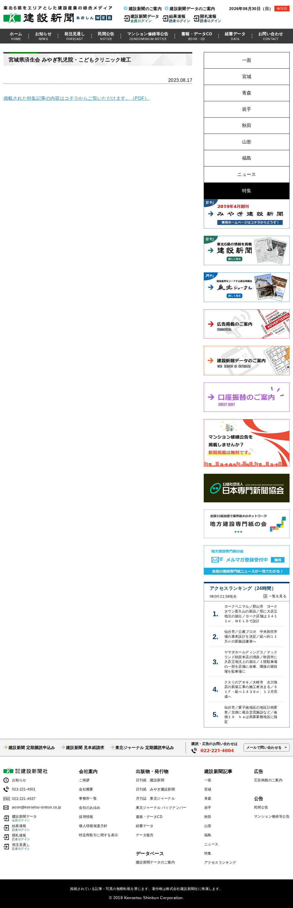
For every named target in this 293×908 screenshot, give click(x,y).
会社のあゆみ (89, 808)
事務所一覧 (88, 798)
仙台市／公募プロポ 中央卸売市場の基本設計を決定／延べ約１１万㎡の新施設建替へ (251, 636)
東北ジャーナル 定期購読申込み (144, 748)
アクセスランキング (220, 863)
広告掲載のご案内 (268, 780)
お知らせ (43, 36)
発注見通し (74, 36)
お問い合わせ (270, 36)
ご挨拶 (84, 780)
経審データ (235, 36)
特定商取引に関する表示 (98, 835)
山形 (247, 141)
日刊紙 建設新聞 (150, 780)
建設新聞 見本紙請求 (85, 748)
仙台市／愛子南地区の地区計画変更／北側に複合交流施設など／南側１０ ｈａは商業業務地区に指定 (251, 714)
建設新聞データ (144, 18)
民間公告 (106, 36)
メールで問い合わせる (264, 748)
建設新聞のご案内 (145, 8)
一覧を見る (277, 596)
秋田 (247, 125)
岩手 (247, 109)
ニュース (246, 174)
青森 (247, 92)
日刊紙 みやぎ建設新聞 (155, 789)
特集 (247, 190)
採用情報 (86, 817)
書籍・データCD (196, 36)
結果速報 (179, 18)
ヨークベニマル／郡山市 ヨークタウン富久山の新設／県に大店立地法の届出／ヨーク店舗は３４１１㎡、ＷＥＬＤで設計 (251, 613)
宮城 (247, 76)
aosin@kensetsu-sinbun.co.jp (36, 807)
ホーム (16, 36)
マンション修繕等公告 (148, 36)
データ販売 (145, 835)
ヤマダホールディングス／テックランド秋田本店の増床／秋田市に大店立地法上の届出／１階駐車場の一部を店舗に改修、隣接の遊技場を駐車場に (251, 661)
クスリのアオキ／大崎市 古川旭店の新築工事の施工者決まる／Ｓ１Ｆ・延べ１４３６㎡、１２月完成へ (251, 689)
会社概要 (86, 789)
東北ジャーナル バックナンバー (161, 808)
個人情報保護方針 (93, 826)
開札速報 (210, 18)
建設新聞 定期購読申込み (32, 748)
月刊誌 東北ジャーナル (155, 798)
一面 (247, 60)
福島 (247, 158)
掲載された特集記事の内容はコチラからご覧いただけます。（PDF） (76, 98)
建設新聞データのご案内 (192, 8)
